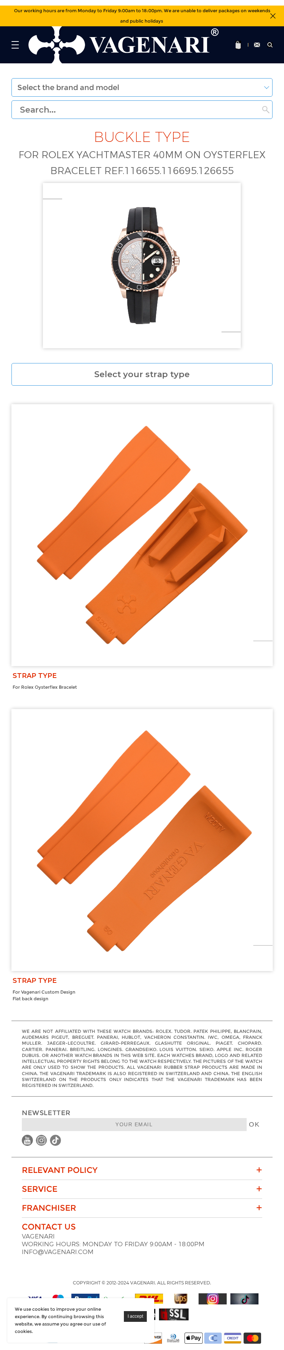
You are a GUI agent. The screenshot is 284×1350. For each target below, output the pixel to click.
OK (254, 1124)
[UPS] (181, 1299)
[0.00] (239, 45)
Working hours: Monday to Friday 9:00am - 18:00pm (113, 1244)
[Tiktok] (244, 1298)
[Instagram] (213, 1298)
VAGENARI (38, 1236)
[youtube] (27, 1140)
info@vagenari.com (58, 1252)
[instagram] (41, 1140)
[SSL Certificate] (174, 1314)
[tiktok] (55, 1140)
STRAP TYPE (35, 676)
